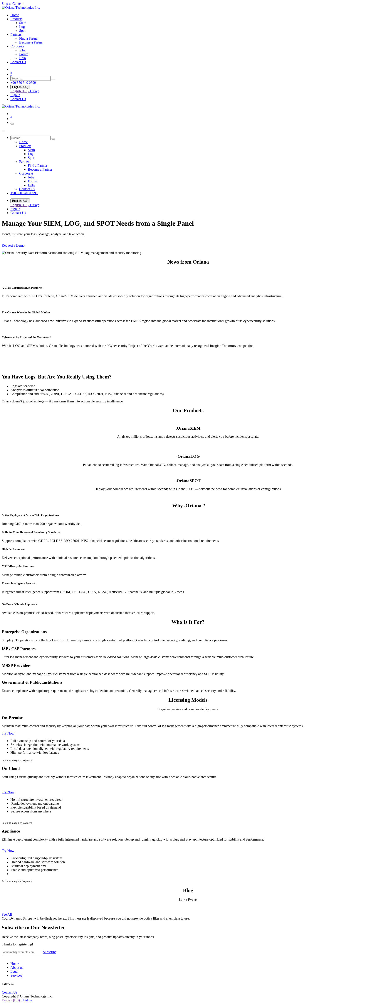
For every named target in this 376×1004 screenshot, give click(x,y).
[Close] (3, 131)
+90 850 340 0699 (24, 82)
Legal (14, 971)
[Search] (53, 79)
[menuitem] (14, 15)
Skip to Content (12, 3)
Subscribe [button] (49, 952)
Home (14, 963)
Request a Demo (13, 245)
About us (16, 967)
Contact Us (18, 99)
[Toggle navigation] (12, 123)
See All (7, 914)
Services (16, 975)
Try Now (8, 733)
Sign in (15, 95)
